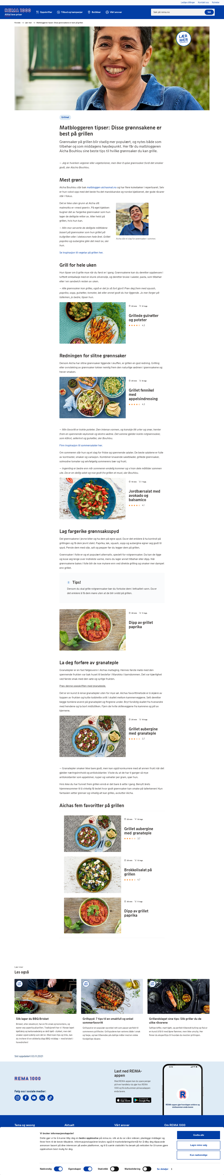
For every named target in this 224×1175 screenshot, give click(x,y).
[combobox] (183, 12)
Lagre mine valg (198, 1145)
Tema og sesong (24, 1125)
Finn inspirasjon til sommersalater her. (81, 445)
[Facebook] (26, 1098)
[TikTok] (50, 1098)
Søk (209, 12)
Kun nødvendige (198, 1155)
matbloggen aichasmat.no (102, 187)
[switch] (88, 1168)
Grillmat (65, 117)
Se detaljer (162, 1169)
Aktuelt (69, 1125)
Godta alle (198, 1135)
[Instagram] (17, 1098)
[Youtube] (34, 1098)
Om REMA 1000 (174, 1125)
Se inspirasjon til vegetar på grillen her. (81, 252)
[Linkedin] (42, 1098)
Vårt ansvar (122, 1125)
